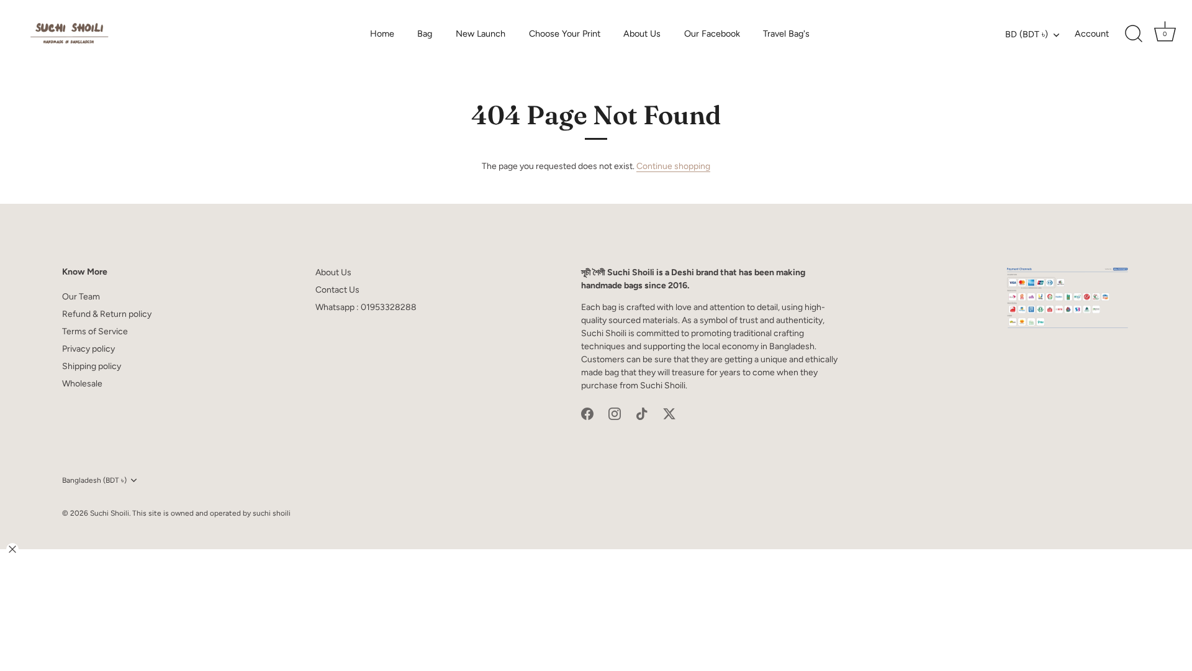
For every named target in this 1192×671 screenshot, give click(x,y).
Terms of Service (95, 331)
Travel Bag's (786, 33)
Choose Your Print (564, 33)
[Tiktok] (642, 413)
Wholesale (82, 383)
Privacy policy (88, 349)
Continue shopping (673, 166)
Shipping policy (91, 366)
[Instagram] (614, 413)
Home (382, 33)
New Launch (480, 33)
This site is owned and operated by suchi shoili (211, 513)
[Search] (1133, 34)
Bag (424, 33)
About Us (642, 33)
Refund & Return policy (106, 314)
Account (1092, 33)
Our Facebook (712, 33)
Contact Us (337, 290)
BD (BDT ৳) (1026, 34)
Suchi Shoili (109, 513)
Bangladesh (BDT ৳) (94, 480)
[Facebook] (587, 413)
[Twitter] (669, 413)
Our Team (81, 296)
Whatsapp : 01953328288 (366, 307)
